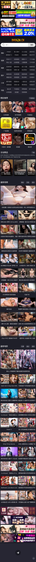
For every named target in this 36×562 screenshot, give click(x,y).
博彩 (2, 53)
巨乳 (28, 182)
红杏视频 (9, 92)
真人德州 (16, 52)
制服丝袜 (9, 70)
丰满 (22, 346)
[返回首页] (33, 558)
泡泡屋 (17, 92)
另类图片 (32, 77)
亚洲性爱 (9, 67)
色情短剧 (24, 92)
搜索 (31, 45)
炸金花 (17, 55)
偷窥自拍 (9, 74)
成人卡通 (24, 67)
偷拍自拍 (16, 67)
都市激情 (9, 81)
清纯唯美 (16, 77)
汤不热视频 (32, 89)
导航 (2, 90)
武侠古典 (32, 81)
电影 (2, 68)
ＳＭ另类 (32, 62)
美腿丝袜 (9, 77)
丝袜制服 (16, 62)
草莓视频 (24, 89)
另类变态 (32, 70)
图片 (2, 75)
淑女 (28, 346)
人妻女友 (24, 81)
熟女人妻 (9, 62)
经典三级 (16, 70)
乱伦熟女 (24, 70)
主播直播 (24, 62)
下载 (33, 152)
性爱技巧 (32, 85)
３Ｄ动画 (32, 59)
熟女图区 (24, 77)
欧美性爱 (32, 67)
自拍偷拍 (16, 59)
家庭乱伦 (16, 81)
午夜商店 (16, 89)
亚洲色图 (16, 74)
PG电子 (9, 52)
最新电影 (4, 346)
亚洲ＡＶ (9, 59)
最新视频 (4, 182)
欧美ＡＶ (24, 59)
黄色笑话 (24, 85)
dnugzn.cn (18, 40)
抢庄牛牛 (32, 55)
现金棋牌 (24, 55)
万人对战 (24, 52)
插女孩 (9, 89)
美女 (22, 182)
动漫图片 (32, 74)
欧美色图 (24, 74)
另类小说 (16, 85)
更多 (33, 182)
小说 (2, 83)
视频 (2, 61)
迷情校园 (9, 85)
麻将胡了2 (9, 55)
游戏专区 (32, 52)
